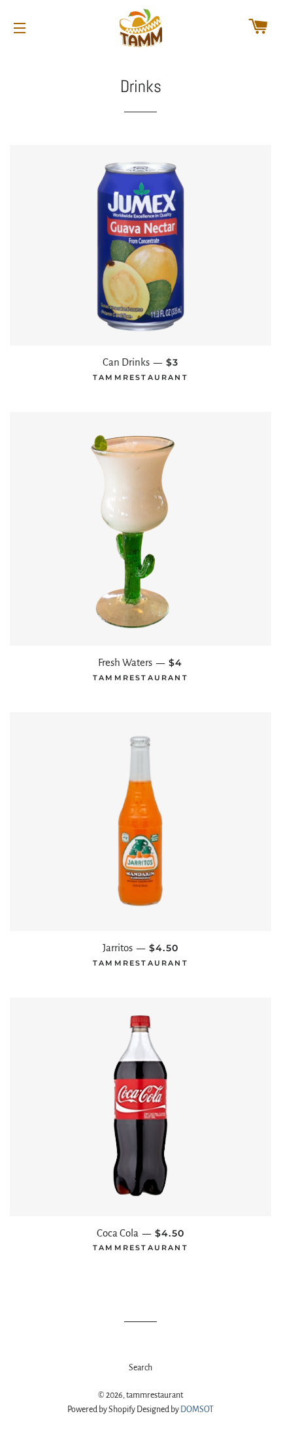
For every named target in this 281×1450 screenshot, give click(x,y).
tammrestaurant (154, 1395)
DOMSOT (197, 1409)
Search (140, 1367)
